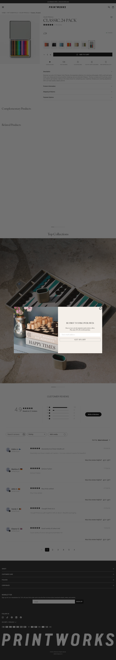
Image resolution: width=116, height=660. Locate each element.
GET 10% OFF (80, 340)
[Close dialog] (100, 308)
